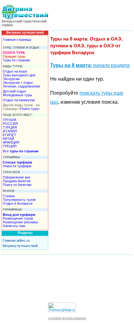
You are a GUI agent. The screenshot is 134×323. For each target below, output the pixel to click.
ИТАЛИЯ (10, 131)
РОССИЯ (10, 124)
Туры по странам (16, 60)
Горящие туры (14, 56)
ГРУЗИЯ (9, 120)
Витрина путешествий (20, 246)
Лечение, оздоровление (21, 86)
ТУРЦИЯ (10, 127)
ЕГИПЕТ (9, 135)
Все (20, 151)
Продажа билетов (17, 181)
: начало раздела (90, 65)
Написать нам (14, 226)
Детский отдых (14, 91)
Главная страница (17, 39)
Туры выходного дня (19, 75)
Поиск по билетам (17, 185)
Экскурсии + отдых (18, 82)
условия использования (67, 318)
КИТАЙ (8, 138)
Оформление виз (16, 177)
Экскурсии (11, 79)
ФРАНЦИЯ (11, 142)
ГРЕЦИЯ (10, 146)
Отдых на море (15, 71)
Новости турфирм (17, 166)
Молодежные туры (17, 95)
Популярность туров (19, 200)
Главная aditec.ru (16, 240)
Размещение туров (18, 218)
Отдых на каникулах (19, 100)
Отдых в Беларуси (17, 203)
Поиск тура (29, 109)
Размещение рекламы (20, 222)
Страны (9, 196)
